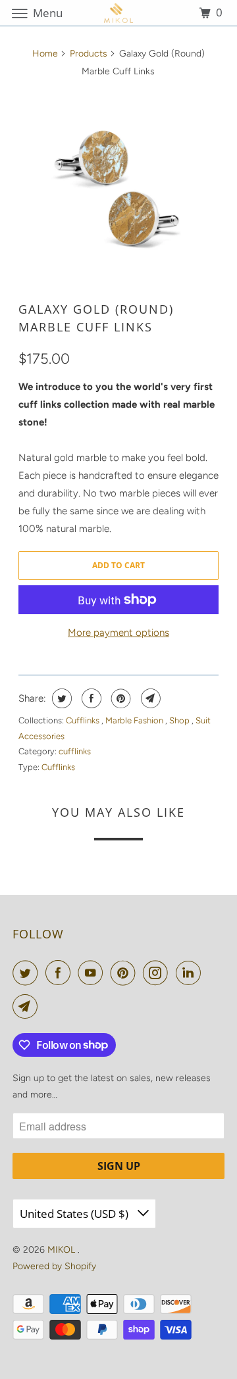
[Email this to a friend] (149, 698)
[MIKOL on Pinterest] (126, 972)
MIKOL (62, 1249)
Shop (180, 720)
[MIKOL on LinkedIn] (191, 972)
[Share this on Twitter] (60, 698)
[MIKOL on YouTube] (93, 972)
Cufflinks (83, 720)
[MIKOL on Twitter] (28, 972)
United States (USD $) (75, 1213)
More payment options (118, 633)
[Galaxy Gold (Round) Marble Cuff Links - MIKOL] (118, 189)
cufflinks (75, 751)
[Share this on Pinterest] (119, 698)
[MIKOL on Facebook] (60, 972)
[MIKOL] (118, 13)
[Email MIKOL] (28, 1006)
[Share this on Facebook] (89, 698)
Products (88, 53)
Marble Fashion (135, 720)
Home (45, 53)
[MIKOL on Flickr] (211, 972)
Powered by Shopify (54, 1266)
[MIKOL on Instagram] (158, 972)
